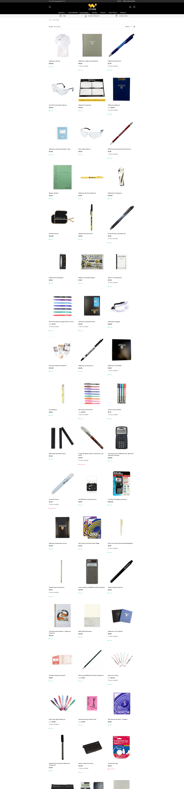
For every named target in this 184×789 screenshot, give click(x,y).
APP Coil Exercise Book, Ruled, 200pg (88, 543)
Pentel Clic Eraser (54, 499)
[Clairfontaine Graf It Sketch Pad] (92, 703)
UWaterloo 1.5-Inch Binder (115, 631)
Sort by (51, 26)
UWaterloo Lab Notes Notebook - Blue (59, 149)
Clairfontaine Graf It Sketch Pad (87, 719)
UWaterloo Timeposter (84, 105)
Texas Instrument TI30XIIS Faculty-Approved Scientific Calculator (120, 454)
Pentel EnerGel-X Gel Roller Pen (117, 233)
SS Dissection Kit (53, 233)
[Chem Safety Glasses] (92, 133)
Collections (61, 12)
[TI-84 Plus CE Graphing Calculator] (121, 483)
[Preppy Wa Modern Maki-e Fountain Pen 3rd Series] (92, 437)
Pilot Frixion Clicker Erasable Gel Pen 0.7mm (61, 321)
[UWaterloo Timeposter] (92, 89)
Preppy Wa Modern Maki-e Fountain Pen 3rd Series (90, 454)
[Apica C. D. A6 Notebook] (121, 261)
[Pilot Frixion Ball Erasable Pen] (62, 703)
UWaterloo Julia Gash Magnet (86, 277)
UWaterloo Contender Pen (85, 365)
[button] (134, 6)
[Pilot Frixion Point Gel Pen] (92, 393)
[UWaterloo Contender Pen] (92, 349)
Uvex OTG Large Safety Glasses (58, 105)
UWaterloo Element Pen (114, 61)
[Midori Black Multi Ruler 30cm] (62, 437)
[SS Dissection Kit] (62, 217)
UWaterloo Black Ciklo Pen (115, 587)
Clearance (123, 12)
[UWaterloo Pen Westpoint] (62, 261)
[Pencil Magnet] (62, 393)
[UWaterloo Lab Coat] (62, 45)
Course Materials (73, 12)
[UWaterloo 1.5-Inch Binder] (121, 615)
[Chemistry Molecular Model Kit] (62, 349)
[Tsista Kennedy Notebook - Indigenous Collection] (62, 615)
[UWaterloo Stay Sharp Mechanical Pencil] (121, 133)
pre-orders (58, 1)
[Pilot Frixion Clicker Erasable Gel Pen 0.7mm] (62, 305)
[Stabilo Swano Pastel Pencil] (62, 571)
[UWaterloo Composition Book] (92, 305)
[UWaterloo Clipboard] (121, 89)
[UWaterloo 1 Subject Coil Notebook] (92, 45)
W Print (119, 1)
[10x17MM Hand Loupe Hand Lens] (92, 483)
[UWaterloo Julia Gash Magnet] (92, 261)
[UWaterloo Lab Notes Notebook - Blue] (62, 133)
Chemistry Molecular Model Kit (57, 365)
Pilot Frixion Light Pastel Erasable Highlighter (120, 543)
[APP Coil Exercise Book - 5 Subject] (121, 703)
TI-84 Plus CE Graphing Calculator (117, 499)
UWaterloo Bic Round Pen (85, 233)
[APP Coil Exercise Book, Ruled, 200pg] (92, 527)
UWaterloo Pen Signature (115, 193)
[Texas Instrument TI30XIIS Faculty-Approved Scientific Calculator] (121, 437)
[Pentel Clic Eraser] (62, 483)
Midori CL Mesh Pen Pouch (85, 763)
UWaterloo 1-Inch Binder (115, 365)
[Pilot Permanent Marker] (121, 393)
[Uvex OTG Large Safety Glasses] (62, 89)
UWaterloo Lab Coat (54, 61)
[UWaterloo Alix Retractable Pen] (92, 177)
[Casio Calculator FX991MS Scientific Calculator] (92, 571)
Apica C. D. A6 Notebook (115, 277)
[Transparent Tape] (121, 747)
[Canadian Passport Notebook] (62, 659)
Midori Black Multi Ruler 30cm (57, 453)
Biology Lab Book (53, 193)
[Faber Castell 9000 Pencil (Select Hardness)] (92, 659)
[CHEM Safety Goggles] (121, 305)
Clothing (94, 12)
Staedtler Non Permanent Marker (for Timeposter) (59, 764)
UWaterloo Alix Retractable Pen (87, 193)
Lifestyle (102, 12)
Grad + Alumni (113, 12)
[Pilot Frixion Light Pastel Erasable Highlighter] (121, 527)
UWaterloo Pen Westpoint (56, 277)
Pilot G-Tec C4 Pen (113, 675)
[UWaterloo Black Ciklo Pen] (121, 571)
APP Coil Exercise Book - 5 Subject (117, 719)
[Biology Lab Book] (62, 177)
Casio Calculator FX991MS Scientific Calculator (91, 587)
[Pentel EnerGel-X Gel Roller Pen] (121, 217)
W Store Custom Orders (129, 1)
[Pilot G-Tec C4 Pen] (121, 659)
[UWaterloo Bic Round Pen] (92, 217)
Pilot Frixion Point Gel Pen (85, 409)
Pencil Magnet (53, 409)
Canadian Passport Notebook (57, 675)
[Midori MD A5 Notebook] (92, 615)
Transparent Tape (113, 763)
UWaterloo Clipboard (114, 105)
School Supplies (83, 12)
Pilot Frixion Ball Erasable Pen (57, 719)
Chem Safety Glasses (84, 149)
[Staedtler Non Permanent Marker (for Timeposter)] (62, 747)
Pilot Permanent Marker (114, 409)
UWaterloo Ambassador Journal (58, 543)
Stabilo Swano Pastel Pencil (56, 587)
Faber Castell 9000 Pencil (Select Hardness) (90, 675)
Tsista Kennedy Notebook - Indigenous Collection (60, 632)
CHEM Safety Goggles (114, 321)
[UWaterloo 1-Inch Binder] (121, 349)
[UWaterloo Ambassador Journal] (62, 527)
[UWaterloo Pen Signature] (121, 177)
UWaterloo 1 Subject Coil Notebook (88, 61)
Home (50, 19)
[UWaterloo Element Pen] (121, 45)
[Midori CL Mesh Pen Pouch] (92, 747)
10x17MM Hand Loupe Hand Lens (87, 499)
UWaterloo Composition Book (86, 321)
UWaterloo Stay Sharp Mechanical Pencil (119, 149)
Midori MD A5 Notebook (85, 631)
